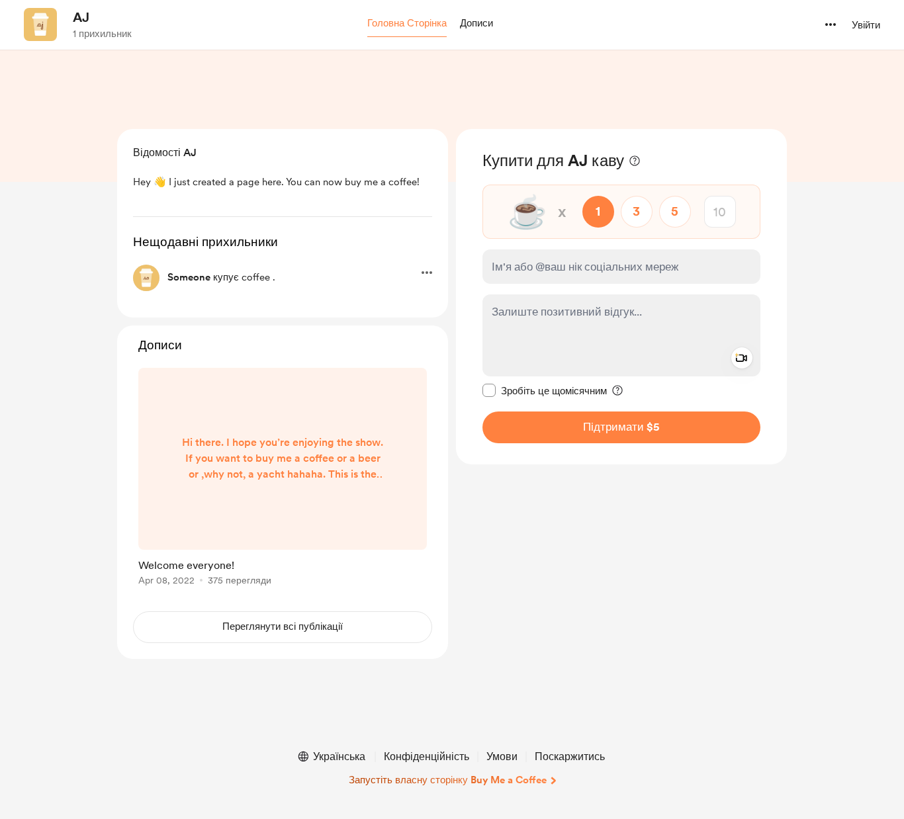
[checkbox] (544, 390)
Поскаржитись (570, 756)
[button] (407, 23)
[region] (621, 296)
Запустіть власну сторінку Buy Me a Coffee (448, 780)
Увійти (866, 25)
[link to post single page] (282, 479)
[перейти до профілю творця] (40, 24)
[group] (282, 479)
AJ (81, 17)
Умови (502, 756)
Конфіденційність (426, 756)
